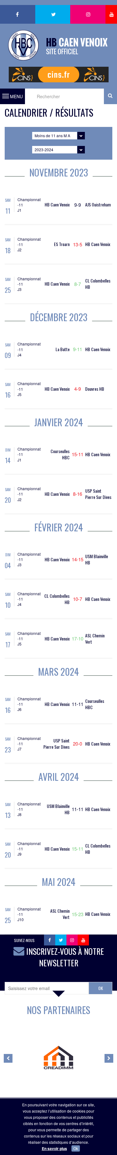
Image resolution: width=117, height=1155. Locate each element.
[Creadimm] (58, 1058)
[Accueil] (58, 41)
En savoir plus (54, 1148)
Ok (75, 1148)
